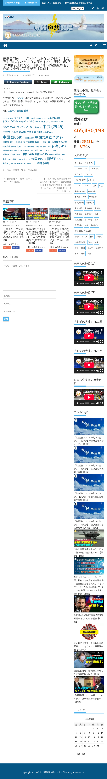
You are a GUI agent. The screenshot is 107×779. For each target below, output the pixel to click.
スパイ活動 (53, 118)
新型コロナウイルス (45, 150)
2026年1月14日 (34, 222)
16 (93, 737)
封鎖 (18, 150)
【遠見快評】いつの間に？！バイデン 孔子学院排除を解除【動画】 (88, 698)
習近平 (55, 159)
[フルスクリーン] (101, 283)
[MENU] (104, 45)
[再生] (77, 283)
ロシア (9, 127)
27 (80, 745)
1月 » (84, 753)
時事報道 (16, 170)
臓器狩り (9, 163)
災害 (16, 159)
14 (84, 737)
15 (89, 737)
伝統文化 (9, 146)
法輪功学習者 (57, 154)
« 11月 (77, 753)
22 (89, 741)
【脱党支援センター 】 (20, 75)
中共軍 (48, 132)
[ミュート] (97, 283)
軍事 (21, 163)
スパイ (21, 97)
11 (102, 732)
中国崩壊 (8, 142)
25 (102, 741)
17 (98, 737)
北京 (21, 146)
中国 (12, 137)
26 (76, 745)
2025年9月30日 (57, 222)
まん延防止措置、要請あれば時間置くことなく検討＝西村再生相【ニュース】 (88, 646)
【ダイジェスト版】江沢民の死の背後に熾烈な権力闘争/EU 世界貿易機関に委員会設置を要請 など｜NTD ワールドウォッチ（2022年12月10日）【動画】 (55, 184)
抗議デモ (28, 150)
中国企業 (29, 138)
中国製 (46, 142)
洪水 (7, 159)
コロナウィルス (38, 118)
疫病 (26, 159)
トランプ (10, 121)
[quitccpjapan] (5, 44)
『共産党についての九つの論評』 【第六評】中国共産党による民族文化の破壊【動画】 (89, 524)
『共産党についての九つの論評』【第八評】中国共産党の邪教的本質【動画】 (88, 496)
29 (89, 745)
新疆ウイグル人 (11, 154)
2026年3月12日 (11, 222)
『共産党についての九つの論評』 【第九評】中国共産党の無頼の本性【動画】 (89, 468)
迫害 (31, 163)
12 (76, 737)
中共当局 (34, 132)
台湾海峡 (8, 150)
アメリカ (8, 118)
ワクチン (24, 127)
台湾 (59, 146)
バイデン (26, 121)
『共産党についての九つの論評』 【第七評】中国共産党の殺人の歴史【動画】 (89, 441)
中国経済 (33, 141)
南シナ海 (45, 146)
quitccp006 (9, 225)
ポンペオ (57, 121)
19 (76, 741)
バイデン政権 (42, 122)
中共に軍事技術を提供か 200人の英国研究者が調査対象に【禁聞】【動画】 (88, 552)
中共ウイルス (14, 132)
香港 (43, 163)
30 (93, 745)
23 (93, 741)
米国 (38, 159)
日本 (27, 154)
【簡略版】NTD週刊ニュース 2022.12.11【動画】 (18, 180)
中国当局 (19, 142)
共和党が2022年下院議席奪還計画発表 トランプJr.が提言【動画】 (89, 618)
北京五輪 (33, 146)
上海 (37, 127)
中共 (53, 126)
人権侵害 (59, 141)
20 (80, 741)
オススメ (8, 170)
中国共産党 (49, 137)
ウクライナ (21, 118)
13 (80, 737)
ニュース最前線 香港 (18, 110)
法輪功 (41, 154)
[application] (89, 277)
